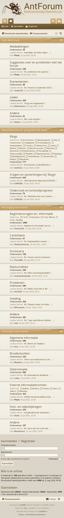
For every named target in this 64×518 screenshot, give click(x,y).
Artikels (26, 388)
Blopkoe (18, 362)
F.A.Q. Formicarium (31, 217)
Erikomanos (19, 106)
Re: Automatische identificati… (37, 375)
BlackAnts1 (19, 431)
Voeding (15, 299)
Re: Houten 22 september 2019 (37, 88)
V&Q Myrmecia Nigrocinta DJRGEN (39, 181)
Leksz (17, 378)
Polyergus (57, 154)
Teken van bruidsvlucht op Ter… (38, 359)
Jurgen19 (18, 90)
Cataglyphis (29, 143)
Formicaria (17, 251)
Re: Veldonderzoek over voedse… (39, 196)
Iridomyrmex (41, 145)
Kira (16, 347)
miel (16, 323)
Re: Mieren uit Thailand (34, 344)
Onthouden (54, 459)
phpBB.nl (43, 511)
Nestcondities (19, 267)
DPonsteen (19, 307)
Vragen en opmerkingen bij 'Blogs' (33, 175)
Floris (17, 55)
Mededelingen (19, 46)
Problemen (17, 283)
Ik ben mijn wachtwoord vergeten (15, 459)
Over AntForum (11, 40)
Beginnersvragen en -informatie (31, 214)
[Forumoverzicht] (32, 9)
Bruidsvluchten (20, 353)
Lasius (53, 145)
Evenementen (19, 82)
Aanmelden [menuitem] (54, 22)
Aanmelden (18, 26)
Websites (23, 391)
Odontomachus (28, 151)
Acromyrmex (28, 140)
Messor (22, 148)
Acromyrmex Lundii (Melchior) (37, 165)
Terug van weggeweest (34, 103)
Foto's (55, 388)
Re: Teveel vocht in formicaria (37, 257)
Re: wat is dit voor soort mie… (37, 428)
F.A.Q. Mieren (49, 217)
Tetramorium (48, 156)
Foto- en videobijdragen (26, 407)
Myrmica (50, 148)
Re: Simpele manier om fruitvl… (37, 304)
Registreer (33, 26)
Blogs (13, 136)
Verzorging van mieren (15, 207)
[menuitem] (60, 33)
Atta (55, 140)
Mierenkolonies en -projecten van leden (24, 130)
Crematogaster (44, 143)
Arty (25, 508)
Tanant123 (19, 228)
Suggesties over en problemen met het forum (36, 64)
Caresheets (17, 235)
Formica (29, 145)
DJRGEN (18, 183)
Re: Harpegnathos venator (35, 241)
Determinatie (18, 369)
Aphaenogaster (43, 140)
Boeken (35, 388)
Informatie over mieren (15, 331)
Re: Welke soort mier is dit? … (37, 289)
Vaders (17, 122)
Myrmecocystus (36, 148)
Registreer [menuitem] (60, 22)
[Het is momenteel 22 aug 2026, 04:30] (56, 34)
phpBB (22, 505)
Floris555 (18, 260)
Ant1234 (18, 292)
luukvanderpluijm (22, 276)
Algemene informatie (24, 338)
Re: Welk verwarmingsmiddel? (37, 273)
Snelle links (5, 22)
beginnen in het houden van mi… (38, 226)
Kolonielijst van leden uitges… (36, 52)
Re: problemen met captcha (36, 72)
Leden (14, 97)
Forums (12, 22)
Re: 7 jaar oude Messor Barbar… (38, 320)
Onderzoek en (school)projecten (31, 190)
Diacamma (24, 159)
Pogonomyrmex (43, 154)
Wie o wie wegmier (32, 119)
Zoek (6, 26)
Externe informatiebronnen (28, 385)
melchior (18, 168)
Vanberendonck (21, 244)
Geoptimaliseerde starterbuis (36, 412)
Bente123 (23, 494)
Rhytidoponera (18, 156)
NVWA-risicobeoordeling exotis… (38, 397)
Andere (14, 113)
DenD (16, 416)
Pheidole (29, 154)
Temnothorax (33, 156)
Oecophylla (43, 151)
